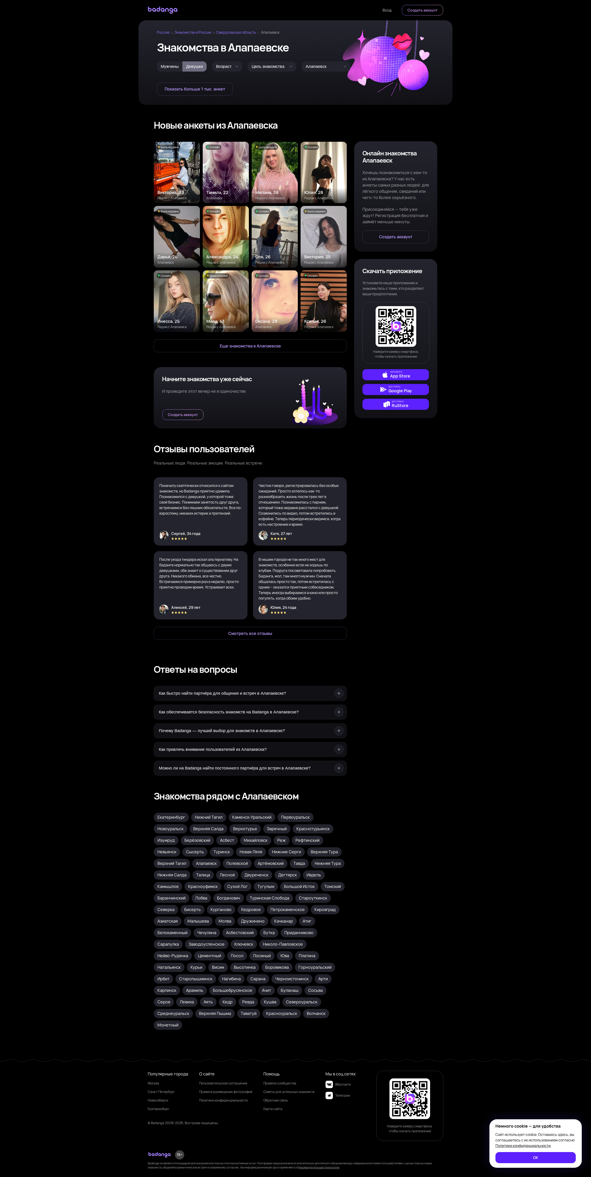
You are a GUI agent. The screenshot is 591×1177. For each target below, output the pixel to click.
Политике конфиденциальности (523, 1145)
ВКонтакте (343, 1084)
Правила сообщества (279, 1083)
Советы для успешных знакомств (288, 1091)
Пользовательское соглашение (223, 1083)
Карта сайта (272, 1109)
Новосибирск (158, 1100)
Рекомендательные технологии (318, 1167)
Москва (153, 1083)
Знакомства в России (193, 32)
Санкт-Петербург (161, 1091)
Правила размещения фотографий (225, 1091)
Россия (163, 32)
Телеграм (342, 1095)
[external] (395, 374)
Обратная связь (275, 1100)
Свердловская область (236, 32)
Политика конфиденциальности (223, 1100)
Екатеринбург (158, 1109)
